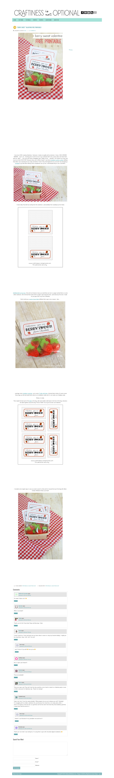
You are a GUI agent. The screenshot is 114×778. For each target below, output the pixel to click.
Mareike (20, 606)
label (30, 401)
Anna (20, 630)
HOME (14, 20)
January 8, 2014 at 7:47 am (25, 659)
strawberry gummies (27, 393)
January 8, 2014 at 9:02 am (25, 646)
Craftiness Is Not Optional (24, 7)
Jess (25, 30)
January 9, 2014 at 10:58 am (25, 671)
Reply (15, 601)
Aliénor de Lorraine (23, 593)
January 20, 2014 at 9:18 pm (25, 698)
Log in (100, 774)
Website (37, 765)
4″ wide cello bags (43, 393)
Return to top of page (17, 774)
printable (17, 163)
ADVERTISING (48, 20)
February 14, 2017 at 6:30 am (25, 728)
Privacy (71, 49)
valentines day (32, 585)
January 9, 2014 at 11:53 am (25, 684)
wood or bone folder (34, 299)
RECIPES (41, 20)
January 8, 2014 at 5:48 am (25, 620)
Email (36, 762)
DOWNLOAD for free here (19, 293)
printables (25, 585)
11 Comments (32, 30)
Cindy (20, 618)
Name (36, 758)
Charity (20, 670)
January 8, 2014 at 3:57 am (25, 607)
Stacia (20, 682)
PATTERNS (21, 20)
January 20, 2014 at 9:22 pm (25, 715)
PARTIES (35, 20)
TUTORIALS (28, 20)
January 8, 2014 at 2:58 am (25, 595)
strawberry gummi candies (56, 160)
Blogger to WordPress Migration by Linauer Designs (87, 774)
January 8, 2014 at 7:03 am (25, 632)
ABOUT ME (56, 20)
